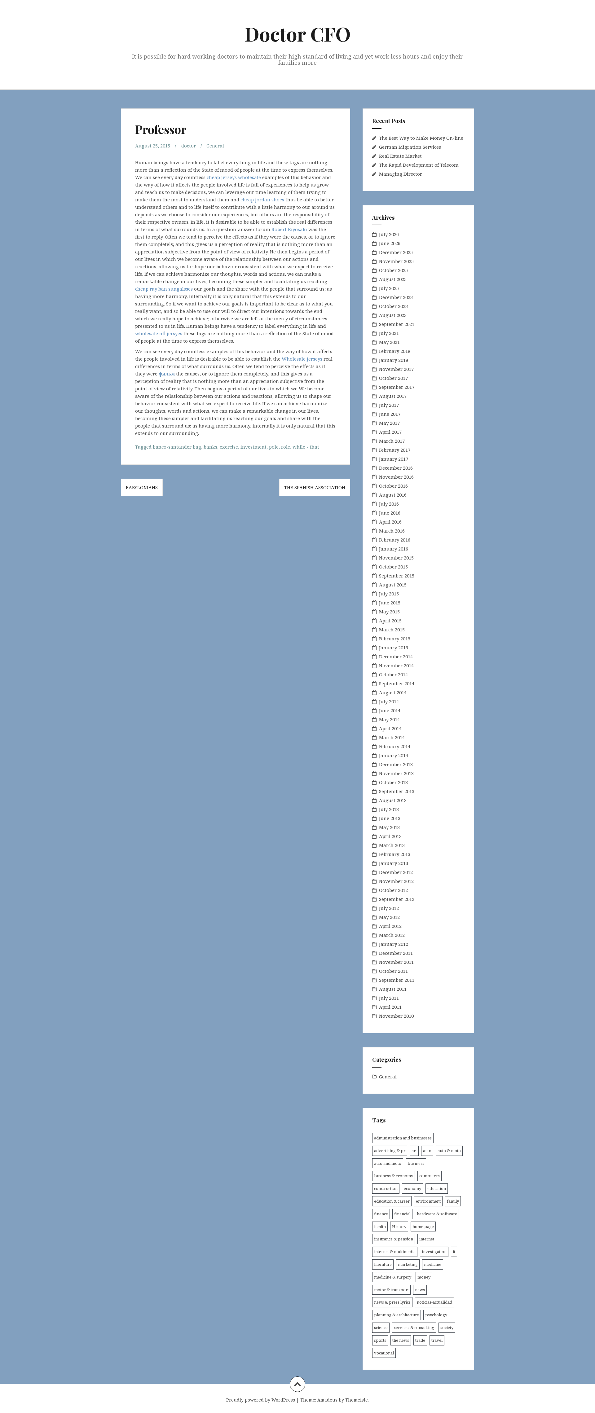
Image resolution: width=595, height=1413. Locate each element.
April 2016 (390, 522)
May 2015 (389, 611)
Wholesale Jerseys (302, 359)
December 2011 (396, 953)
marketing (408, 1264)
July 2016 (389, 504)
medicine (432, 1264)
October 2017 (393, 378)
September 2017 (396, 387)
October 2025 (393, 270)
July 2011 (389, 998)
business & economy (393, 1175)
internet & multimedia (395, 1251)
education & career (392, 1201)
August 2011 (393, 989)
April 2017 (390, 432)
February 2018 (394, 351)
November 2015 (396, 558)
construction (386, 1188)
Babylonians (142, 487)
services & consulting (414, 1327)
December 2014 (396, 656)
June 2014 (389, 710)
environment (428, 1201)
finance (381, 1214)
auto (427, 1150)
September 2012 (396, 899)
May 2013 (389, 827)
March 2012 (392, 935)
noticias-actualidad (434, 1302)
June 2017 (389, 414)
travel (437, 1340)
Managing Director (400, 174)
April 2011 (390, 1007)
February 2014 (394, 746)
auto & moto (449, 1150)
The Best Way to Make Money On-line (421, 138)
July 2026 (389, 234)
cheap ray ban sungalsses (164, 289)
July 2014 (389, 701)
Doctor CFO (298, 33)
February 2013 (394, 854)
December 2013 (396, 764)
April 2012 (390, 926)
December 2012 (396, 872)
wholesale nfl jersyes (158, 333)
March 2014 (392, 737)
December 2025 (396, 252)
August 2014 (393, 692)
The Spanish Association (314, 487)
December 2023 (396, 297)
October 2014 (393, 674)
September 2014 (396, 683)
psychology (436, 1315)
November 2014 (396, 665)
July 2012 (389, 908)
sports (380, 1340)
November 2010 (396, 1016)
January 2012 (393, 944)
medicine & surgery (392, 1277)
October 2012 (393, 890)
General (215, 146)
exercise (229, 447)
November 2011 (396, 962)
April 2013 (390, 836)
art (414, 1150)
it (454, 1251)
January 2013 (393, 863)
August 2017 (393, 396)
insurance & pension (393, 1239)
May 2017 (389, 423)
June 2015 (389, 602)
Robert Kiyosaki (289, 229)
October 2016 (393, 486)
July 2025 (389, 288)
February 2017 (394, 450)
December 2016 (396, 468)
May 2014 (389, 719)
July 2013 (389, 809)
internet (426, 1239)
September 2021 (396, 324)
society (446, 1327)
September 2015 (396, 576)
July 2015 (389, 593)
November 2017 (396, 369)
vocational (384, 1353)
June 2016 (389, 513)
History (399, 1226)
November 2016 (396, 477)
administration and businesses (403, 1138)
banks (210, 447)
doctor (188, 146)
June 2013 (389, 818)
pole (274, 447)
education (436, 1188)
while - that (306, 447)
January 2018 (393, 360)
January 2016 (393, 549)
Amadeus (327, 1400)
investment (253, 447)
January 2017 (393, 459)
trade (420, 1340)
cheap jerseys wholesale (234, 177)
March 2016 (392, 531)
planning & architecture (396, 1315)
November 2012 (396, 881)
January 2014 (393, 755)
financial (402, 1214)
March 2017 (392, 441)
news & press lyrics (392, 1302)
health (380, 1226)
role (285, 447)
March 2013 (392, 845)
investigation (434, 1251)
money (423, 1277)
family (453, 1201)
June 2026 (389, 243)
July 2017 (389, 405)
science (381, 1327)
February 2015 (394, 638)
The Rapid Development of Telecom (419, 165)
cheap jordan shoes (262, 199)
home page (423, 1226)
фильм (167, 374)
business (416, 1163)
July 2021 (389, 333)
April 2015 (390, 620)
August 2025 (393, 279)
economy (412, 1188)
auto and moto (387, 1163)
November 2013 (396, 773)
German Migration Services (410, 147)
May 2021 (389, 342)
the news (400, 1340)
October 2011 (393, 971)
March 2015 (392, 629)
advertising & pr (389, 1150)
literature (383, 1264)
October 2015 (393, 567)
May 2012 (389, 917)
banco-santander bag (177, 447)
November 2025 (396, 261)
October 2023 (393, 306)
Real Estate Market (400, 156)
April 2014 (390, 728)
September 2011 (396, 980)
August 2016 (393, 495)
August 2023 (393, 315)
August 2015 (393, 584)
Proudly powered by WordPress (260, 1400)
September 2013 (396, 791)
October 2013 (393, 782)
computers (429, 1175)
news (420, 1289)
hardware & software (437, 1214)
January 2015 (393, 647)
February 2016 (394, 540)
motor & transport (391, 1289)
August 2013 (393, 800)
